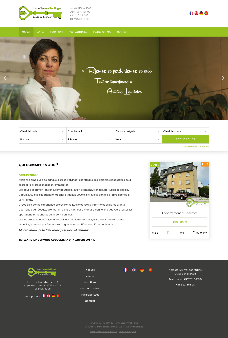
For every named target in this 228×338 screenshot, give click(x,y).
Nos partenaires (78, 31)
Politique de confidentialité (103, 331)
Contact (122, 31)
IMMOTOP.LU (107, 322)
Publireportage (102, 31)
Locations (56, 31)
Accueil (26, 31)
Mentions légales (127, 331)
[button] (4, 78)
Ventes (40, 31)
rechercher (185, 139)
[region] (114, 78)
